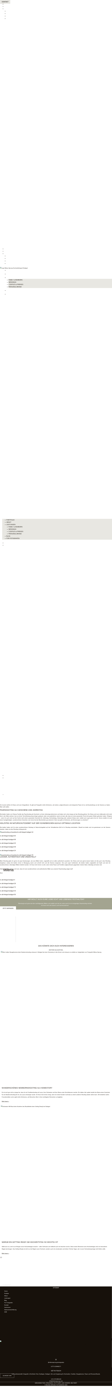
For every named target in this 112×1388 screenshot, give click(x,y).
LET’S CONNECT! (56, 1366)
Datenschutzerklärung (10, 1309)
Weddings (10, 13)
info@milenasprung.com (56, 1381)
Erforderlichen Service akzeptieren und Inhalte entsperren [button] (23, 1356)
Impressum (7, 1307)
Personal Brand (12, 18)
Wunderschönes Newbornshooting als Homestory (27, 1088)
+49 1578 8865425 (56, 1379)
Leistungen (8, 8)
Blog (9, 290)
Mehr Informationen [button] (12, 1352)
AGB (5, 1312)
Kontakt (6, 1305)
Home (6, 1291)
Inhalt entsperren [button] (11, 1354)
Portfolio (8, 4)
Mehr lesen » (5, 1101)
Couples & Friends (13, 16)
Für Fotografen (13, 294)
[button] (56, 135)
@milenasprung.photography (56, 1362)
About (6, 6)
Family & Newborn (13, 11)
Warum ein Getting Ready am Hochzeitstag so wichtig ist (30, 1242)
